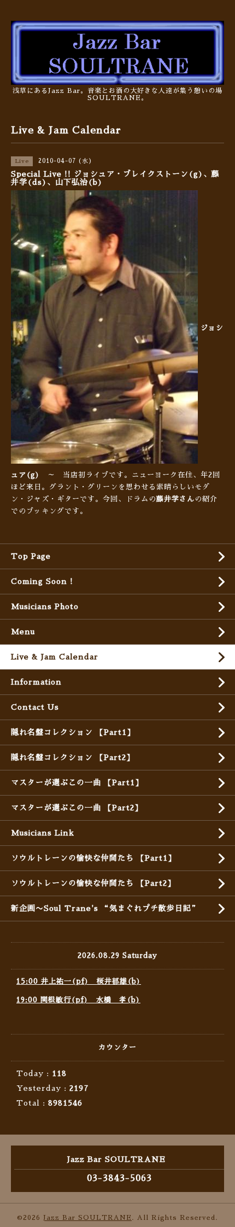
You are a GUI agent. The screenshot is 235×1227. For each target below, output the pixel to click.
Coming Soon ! (42, 581)
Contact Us (35, 707)
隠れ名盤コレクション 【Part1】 (73, 732)
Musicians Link (42, 833)
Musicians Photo (45, 606)
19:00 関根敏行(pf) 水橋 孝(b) (78, 999)
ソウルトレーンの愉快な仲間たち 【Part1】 (93, 858)
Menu (23, 631)
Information (36, 682)
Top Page (31, 556)
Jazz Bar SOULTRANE (87, 1217)
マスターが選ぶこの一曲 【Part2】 (77, 807)
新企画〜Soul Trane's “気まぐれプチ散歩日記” (105, 908)
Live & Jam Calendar (54, 657)
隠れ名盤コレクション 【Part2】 (72, 757)
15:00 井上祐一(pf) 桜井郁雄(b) (78, 981)
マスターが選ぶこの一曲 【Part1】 (77, 782)
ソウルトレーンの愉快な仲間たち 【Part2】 (93, 883)
